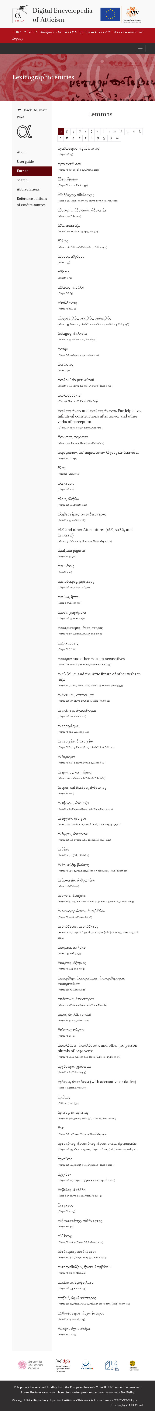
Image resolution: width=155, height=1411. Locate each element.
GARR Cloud (134, 1405)
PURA (26, 1400)
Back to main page (32, 113)
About (22, 152)
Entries (22, 171)
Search (22, 180)
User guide (25, 162)
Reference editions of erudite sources (32, 202)
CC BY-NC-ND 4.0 (125, 1400)
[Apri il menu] (140, 48)
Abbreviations (28, 189)
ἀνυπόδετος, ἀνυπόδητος (98, 931)
